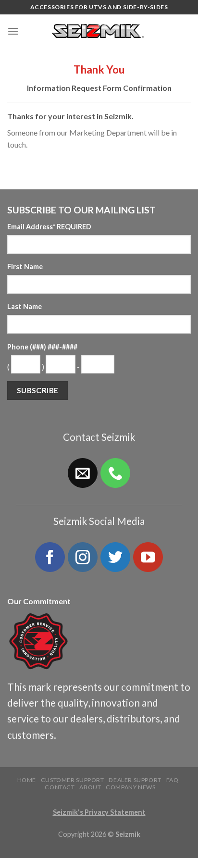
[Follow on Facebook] (50, 557)
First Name (25, 266)
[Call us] (115, 473)
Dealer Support (135, 779)
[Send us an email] (83, 473)
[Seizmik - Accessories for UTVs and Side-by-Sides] (99, 31)
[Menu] (13, 31)
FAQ (172, 779)
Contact (59, 787)
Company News (130, 787)
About (90, 787)
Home (26, 779)
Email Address (49, 227)
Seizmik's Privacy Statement (99, 812)
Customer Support (72, 779)
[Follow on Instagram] (83, 557)
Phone (42, 347)
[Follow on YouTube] (148, 557)
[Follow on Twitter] (115, 557)
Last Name (24, 306)
